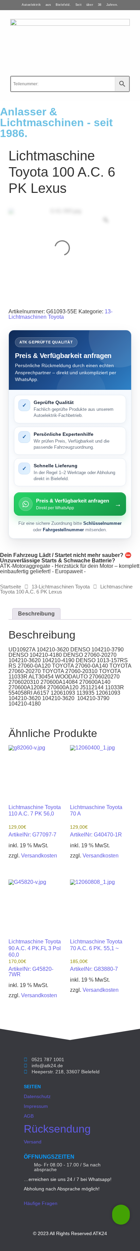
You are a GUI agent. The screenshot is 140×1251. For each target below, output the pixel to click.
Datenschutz (37, 1096)
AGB (29, 1116)
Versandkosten (39, 855)
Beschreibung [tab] (36, 614)
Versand (32, 1141)
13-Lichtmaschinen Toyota (60, 314)
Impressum (36, 1106)
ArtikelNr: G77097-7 (34, 820)
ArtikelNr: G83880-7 (96, 955)
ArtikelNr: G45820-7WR (34, 958)
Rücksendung (57, 1129)
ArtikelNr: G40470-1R (96, 820)
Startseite (10, 586)
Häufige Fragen (40, 1203)
